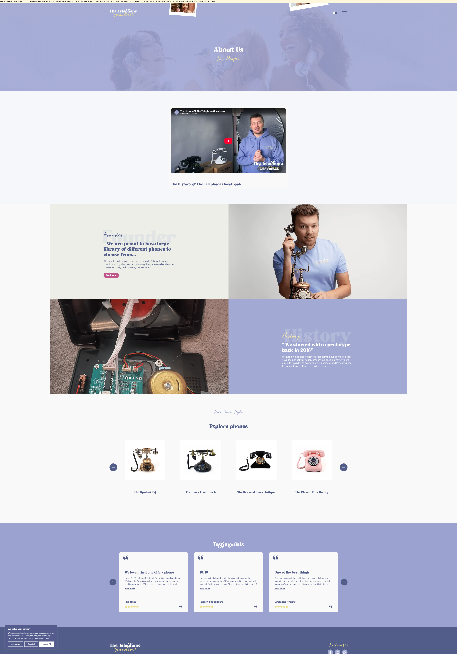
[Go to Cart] (335, 13)
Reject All (31, 644)
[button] (344, 13)
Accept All (47, 644)
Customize (15, 644)
